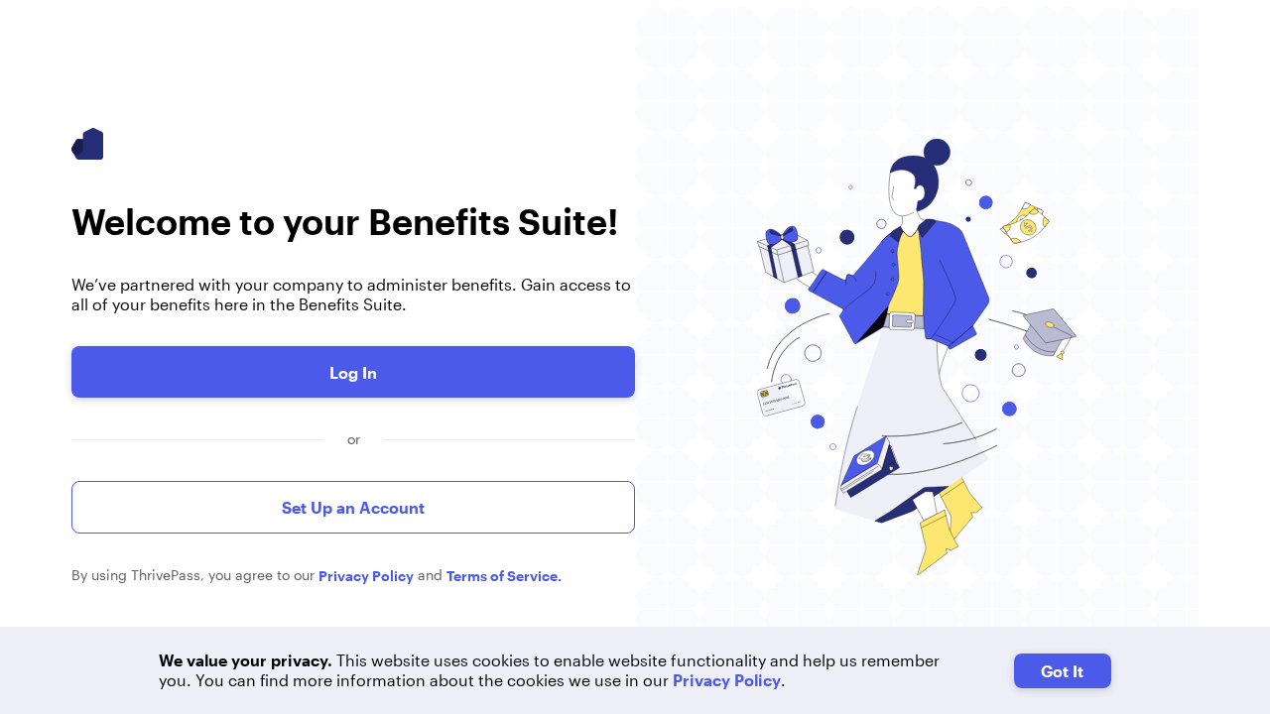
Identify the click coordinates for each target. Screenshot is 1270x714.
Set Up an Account (353, 507)
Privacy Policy (727, 679)
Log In (353, 372)
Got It (1062, 670)
